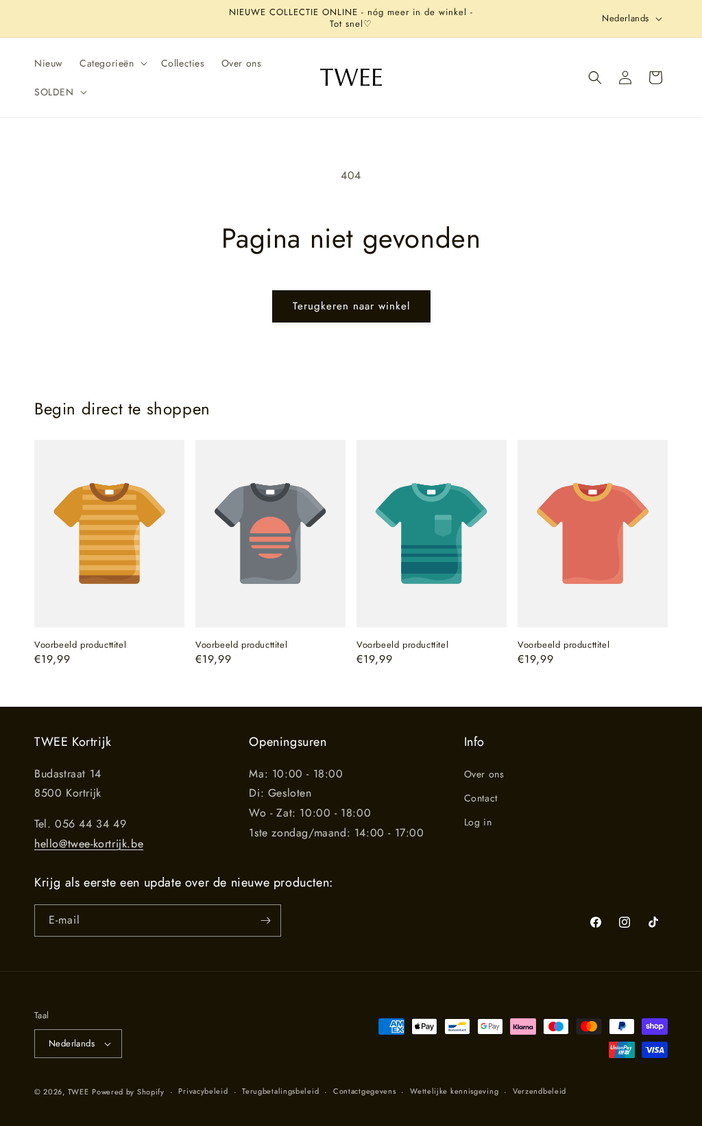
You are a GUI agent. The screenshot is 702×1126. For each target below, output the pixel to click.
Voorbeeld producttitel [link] (80, 645)
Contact (481, 798)
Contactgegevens (364, 1091)
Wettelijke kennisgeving (454, 1091)
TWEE (78, 1091)
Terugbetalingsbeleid (280, 1091)
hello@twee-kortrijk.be (88, 844)
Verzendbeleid (539, 1091)
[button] (112, 63)
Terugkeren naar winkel (351, 306)
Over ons (484, 774)
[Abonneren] (265, 920)
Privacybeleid (203, 1091)
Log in (478, 822)
